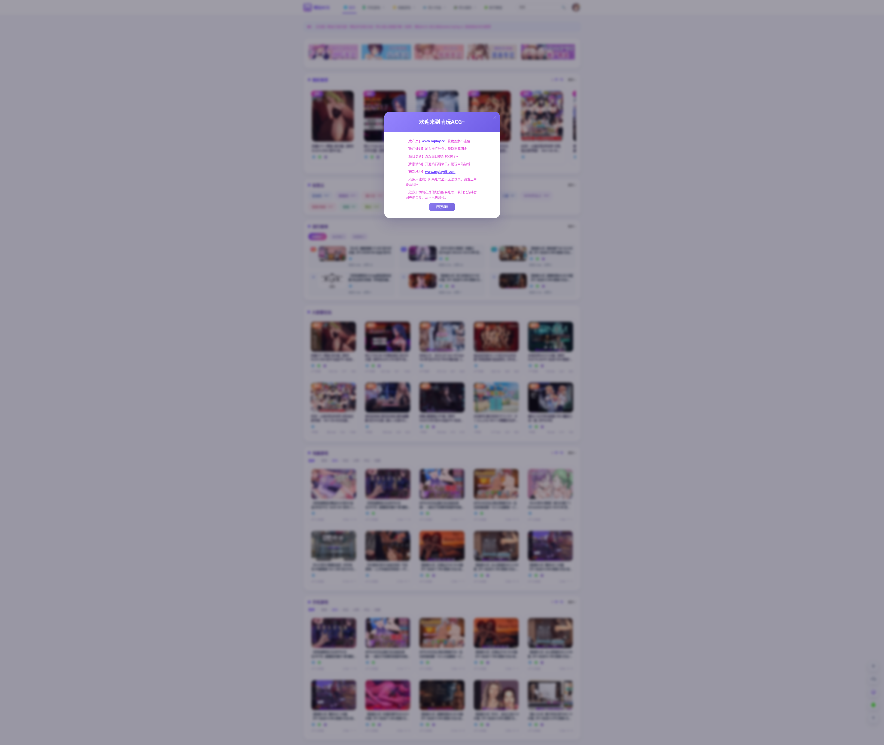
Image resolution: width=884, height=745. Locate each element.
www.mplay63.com (440, 171)
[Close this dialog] (494, 117)
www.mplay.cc (433, 141)
